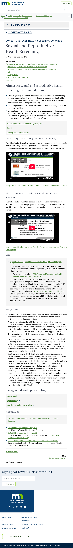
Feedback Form (26, 528)
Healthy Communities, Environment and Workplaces (24, 16)
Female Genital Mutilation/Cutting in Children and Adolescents (33, 440)
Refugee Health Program (44, 16)
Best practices (13, 75)
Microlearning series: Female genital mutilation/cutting (27, 67)
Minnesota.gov (42, 545)
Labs (9, 72)
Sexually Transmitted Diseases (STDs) (22, 427)
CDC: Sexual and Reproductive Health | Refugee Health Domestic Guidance (38, 275)
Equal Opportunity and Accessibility (32, 524)
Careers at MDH (15, 536)
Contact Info (20, 32)
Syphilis (10, 128)
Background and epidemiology (17, 77)
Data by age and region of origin (19, 405)
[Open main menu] (66, 3)
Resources (9, 80)
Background (12, 396)
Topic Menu (20, 25)
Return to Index (12, 451)
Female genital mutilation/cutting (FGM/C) (24, 123)
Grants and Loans (7, 524)
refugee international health (57, 458)
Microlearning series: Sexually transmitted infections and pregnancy (32, 69)
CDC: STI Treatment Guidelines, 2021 (22, 433)
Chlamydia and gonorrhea (17, 132)
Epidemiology (12, 400)
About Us (5, 521)
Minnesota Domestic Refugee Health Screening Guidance (22, 18)
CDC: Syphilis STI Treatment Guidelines (48, 291)
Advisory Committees (9, 528)
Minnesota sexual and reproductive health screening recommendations (31, 64)
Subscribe (10, 484)
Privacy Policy (25, 520)
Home (3, 16)
